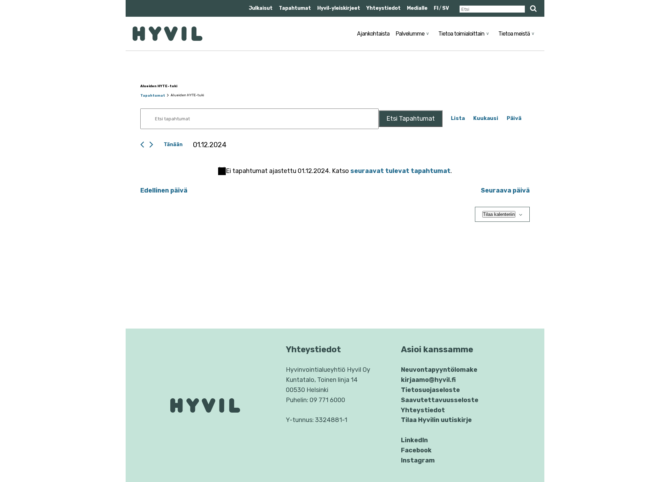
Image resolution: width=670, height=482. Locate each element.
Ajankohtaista (373, 33)
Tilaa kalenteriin (499, 214)
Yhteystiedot (383, 8)
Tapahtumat (295, 8)
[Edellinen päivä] (142, 144)
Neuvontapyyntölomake (439, 370)
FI (436, 8)
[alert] (335, 171)
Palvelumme (410, 33)
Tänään (173, 145)
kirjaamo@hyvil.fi (428, 380)
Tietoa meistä (514, 33)
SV (445, 8)
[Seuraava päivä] (151, 144)
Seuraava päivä (505, 190)
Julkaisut (261, 8)
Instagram (418, 460)
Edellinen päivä (163, 190)
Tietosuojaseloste (430, 390)
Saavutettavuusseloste (439, 400)
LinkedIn (414, 440)
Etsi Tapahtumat (410, 118)
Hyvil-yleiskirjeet (338, 8)
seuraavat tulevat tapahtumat (400, 171)
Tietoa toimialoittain (461, 33)
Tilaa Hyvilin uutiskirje (436, 420)
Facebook (416, 450)
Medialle (417, 8)
